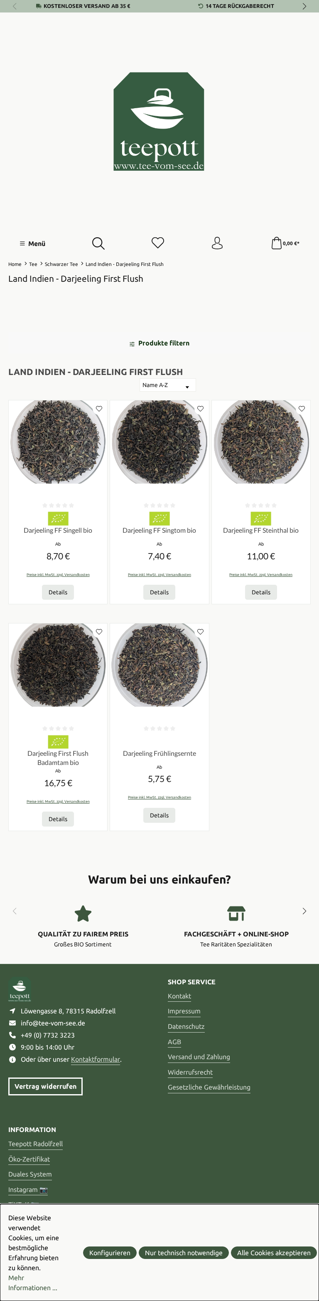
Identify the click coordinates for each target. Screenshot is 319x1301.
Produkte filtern (163, 343)
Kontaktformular (95, 1059)
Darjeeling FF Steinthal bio (261, 530)
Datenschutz (186, 1026)
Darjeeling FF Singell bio (58, 530)
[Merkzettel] (158, 243)
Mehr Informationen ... (32, 1282)
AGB (174, 1041)
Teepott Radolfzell (35, 1143)
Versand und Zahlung (199, 1056)
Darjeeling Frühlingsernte (159, 753)
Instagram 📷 (28, 1189)
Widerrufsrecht (190, 1072)
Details (58, 592)
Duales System (30, 1174)
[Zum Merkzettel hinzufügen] (99, 408)
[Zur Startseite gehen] (159, 121)
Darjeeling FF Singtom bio (159, 530)
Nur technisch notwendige (184, 1252)
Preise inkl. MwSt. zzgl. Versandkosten (58, 575)
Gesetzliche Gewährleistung (209, 1087)
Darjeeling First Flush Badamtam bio (57, 757)
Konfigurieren (109, 1252)
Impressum (184, 1011)
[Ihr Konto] (217, 243)
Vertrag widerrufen (45, 1086)
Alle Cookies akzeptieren (274, 1252)
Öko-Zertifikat (29, 1159)
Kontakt (179, 996)
